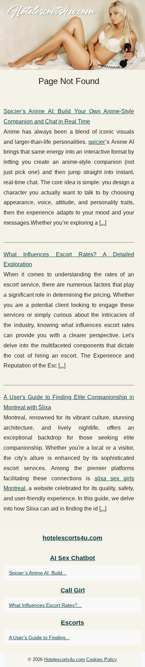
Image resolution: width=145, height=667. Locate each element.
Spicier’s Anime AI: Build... (38, 573)
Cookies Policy (101, 659)
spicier (96, 142)
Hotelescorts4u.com (64, 659)
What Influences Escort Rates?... (45, 605)
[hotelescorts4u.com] (72, 35)
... (103, 223)
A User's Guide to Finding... (39, 637)
